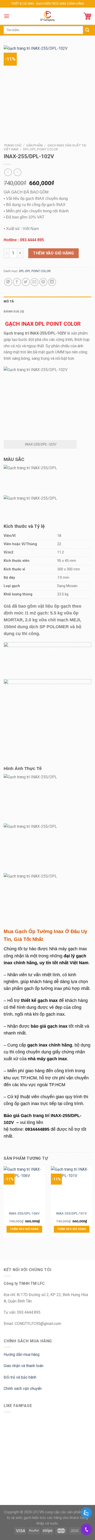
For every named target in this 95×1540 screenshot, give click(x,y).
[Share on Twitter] (26, 282)
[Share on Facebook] (17, 282)
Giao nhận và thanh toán (23, 1365)
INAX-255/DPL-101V (71, 1213)
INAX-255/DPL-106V (24, 1213)
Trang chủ (12, 145)
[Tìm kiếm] (87, 30)
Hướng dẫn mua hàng (21, 1354)
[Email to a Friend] (34, 282)
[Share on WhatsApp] (8, 282)
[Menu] (7, 16)
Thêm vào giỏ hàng (53, 253)
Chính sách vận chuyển (23, 1388)
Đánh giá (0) (14, 311)
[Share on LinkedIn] (52, 282)
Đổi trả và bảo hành (20, 1377)
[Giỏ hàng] (87, 16)
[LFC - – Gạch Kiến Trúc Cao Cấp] (47, 16)
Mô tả (9, 301)
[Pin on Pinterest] (43, 282)
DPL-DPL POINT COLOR (40, 149)
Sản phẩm (34, 145)
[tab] (47, 301)
